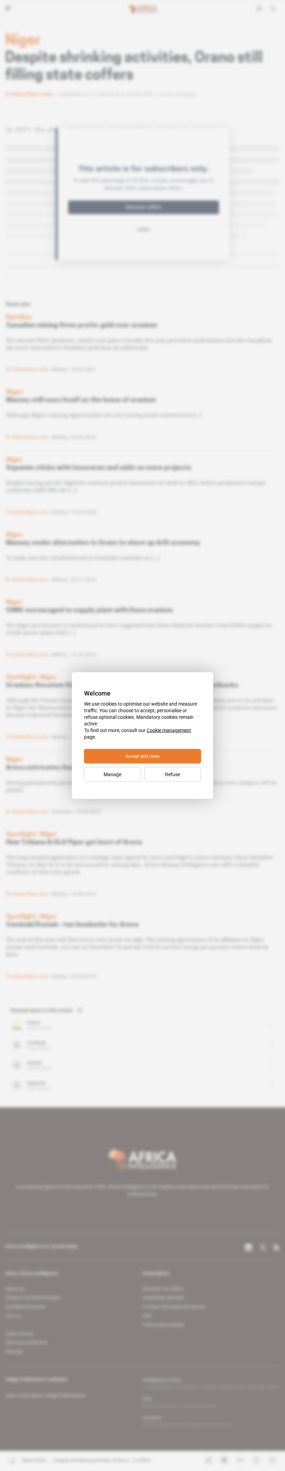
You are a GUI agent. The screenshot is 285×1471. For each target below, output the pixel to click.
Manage (112, 774)
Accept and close (142, 756)
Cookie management (169, 730)
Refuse (172, 774)
